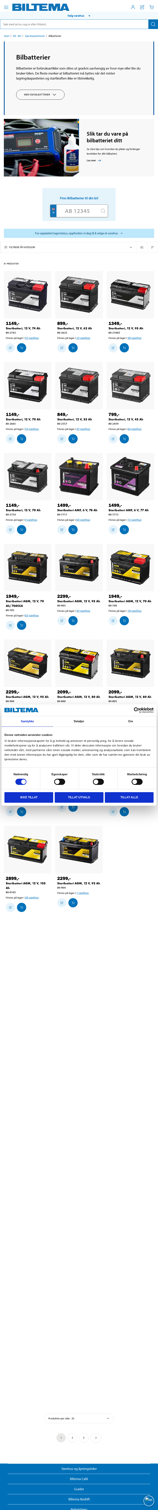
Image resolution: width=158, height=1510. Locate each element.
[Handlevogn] (151, 7)
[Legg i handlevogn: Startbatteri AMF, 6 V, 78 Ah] (73, 529)
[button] (79, 15)
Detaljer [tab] (79, 721)
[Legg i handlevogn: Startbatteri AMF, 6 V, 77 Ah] (124, 529)
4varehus (31, 520)
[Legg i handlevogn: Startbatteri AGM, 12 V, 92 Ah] (73, 902)
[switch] (59, 782)
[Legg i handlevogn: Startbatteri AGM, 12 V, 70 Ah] (124, 620)
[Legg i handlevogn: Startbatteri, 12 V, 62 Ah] (73, 347)
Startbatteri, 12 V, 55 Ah (74, 419)
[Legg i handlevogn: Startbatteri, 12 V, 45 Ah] (124, 438)
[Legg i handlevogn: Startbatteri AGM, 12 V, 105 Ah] (21, 907)
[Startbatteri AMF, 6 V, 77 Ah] (130, 476)
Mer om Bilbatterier (37, 94)
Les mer (91, 160)
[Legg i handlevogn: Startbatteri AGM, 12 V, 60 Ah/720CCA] (21, 811)
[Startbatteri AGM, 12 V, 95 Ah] (79, 567)
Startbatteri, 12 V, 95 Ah (125, 328)
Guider (79, 1489)
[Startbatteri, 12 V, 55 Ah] (79, 385)
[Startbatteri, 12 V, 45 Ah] (130, 385)
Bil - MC (17, 36)
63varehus (32, 615)
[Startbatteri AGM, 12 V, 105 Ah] (27, 849)
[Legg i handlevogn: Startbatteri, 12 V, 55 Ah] (73, 438)
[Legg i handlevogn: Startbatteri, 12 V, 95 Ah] (124, 347)
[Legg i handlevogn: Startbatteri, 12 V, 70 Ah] (21, 438)
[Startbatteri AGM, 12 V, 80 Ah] (79, 663)
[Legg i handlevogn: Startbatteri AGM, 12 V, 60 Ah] (73, 807)
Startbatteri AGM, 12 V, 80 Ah (78, 697)
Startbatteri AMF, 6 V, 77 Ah (128, 510)
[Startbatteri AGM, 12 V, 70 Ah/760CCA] (27, 567)
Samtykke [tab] (27, 721)
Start (6, 36)
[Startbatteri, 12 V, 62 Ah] (79, 295)
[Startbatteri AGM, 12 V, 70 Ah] (130, 567)
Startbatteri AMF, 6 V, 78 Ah (77, 510)
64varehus (134, 429)
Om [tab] (130, 721)
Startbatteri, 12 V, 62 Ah (74, 328)
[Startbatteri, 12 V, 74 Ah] (27, 295)
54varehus (32, 429)
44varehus (83, 611)
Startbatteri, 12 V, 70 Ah (23, 419)
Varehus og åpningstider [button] (79, 1468)
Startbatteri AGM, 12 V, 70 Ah (129, 601)
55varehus (32, 338)
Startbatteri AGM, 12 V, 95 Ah (78, 601)
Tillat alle (129, 797)
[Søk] (153, 24)
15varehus (134, 520)
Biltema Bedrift (79, 1499)
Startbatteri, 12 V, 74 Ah (23, 328)
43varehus (83, 429)
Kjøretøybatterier (35, 36)
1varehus (82, 893)
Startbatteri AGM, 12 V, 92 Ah (78, 883)
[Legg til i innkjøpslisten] (10, 347)
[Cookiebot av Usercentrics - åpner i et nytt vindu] (137, 710)
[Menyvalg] (6, 7)
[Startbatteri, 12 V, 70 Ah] (27, 385)
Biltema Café (79, 1479)
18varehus (134, 611)
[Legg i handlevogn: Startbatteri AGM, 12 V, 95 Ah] (73, 620)
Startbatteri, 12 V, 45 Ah (125, 419)
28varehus (32, 897)
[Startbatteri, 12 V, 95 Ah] (130, 295)
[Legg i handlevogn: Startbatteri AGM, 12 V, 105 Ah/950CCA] (124, 811)
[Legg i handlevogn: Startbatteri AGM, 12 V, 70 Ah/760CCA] (21, 625)
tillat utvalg (79, 797)
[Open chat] (148, 1500)
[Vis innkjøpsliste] (142, 7)
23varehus (83, 338)
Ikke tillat (29, 797)
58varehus (134, 338)
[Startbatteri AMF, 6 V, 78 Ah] (79, 476)
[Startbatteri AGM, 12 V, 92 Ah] (79, 849)
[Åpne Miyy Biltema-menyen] (133, 7)
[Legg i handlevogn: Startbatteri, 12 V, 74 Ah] (21, 347)
